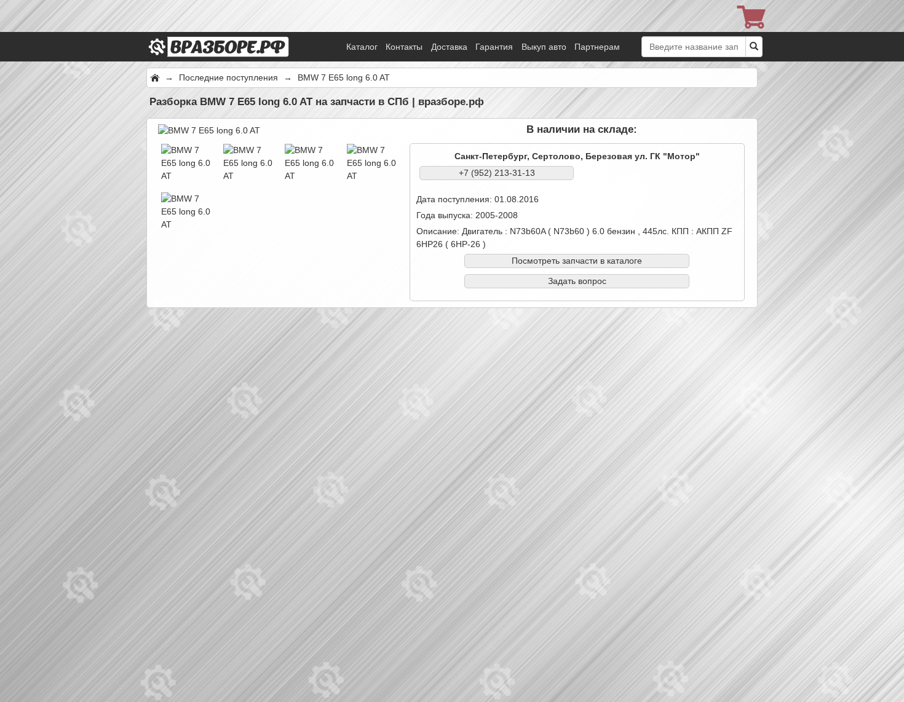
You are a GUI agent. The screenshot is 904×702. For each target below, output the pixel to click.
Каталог (362, 47)
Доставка (449, 47)
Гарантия (494, 47)
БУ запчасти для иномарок (235, 30)
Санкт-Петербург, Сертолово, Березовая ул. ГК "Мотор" (577, 156)
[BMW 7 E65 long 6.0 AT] (209, 130)
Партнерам (597, 47)
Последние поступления (229, 77)
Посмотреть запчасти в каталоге (577, 261)
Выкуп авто (543, 47)
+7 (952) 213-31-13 (497, 173)
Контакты (404, 47)
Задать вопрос (577, 281)
